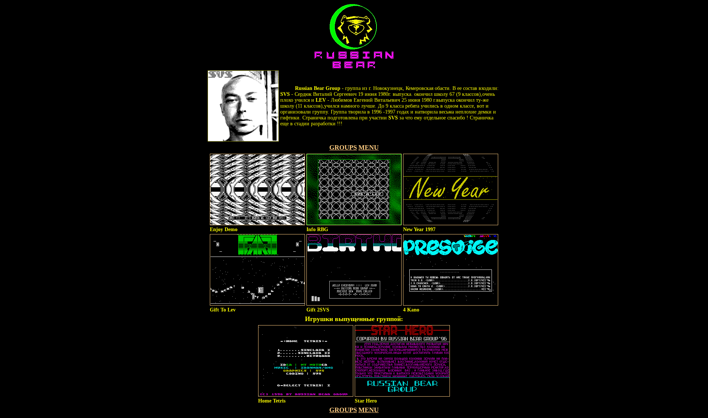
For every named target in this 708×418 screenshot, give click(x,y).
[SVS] (243, 140)
